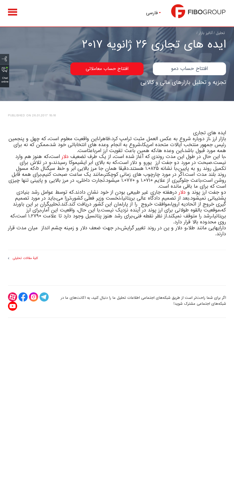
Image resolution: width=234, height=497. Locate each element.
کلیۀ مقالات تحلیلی (25, 258)
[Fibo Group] (198, 11)
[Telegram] (44, 297)
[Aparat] (12, 297)
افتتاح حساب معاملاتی (107, 68)
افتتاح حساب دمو (189, 68)
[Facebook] (23, 297)
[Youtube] (12, 306)
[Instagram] (33, 297)
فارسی (152, 12)
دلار (65, 156)
